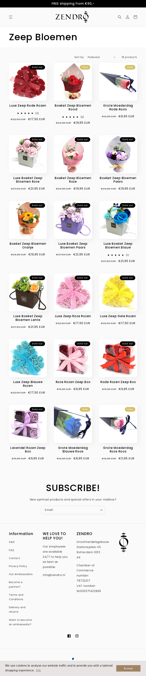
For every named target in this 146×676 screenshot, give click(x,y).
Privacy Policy (18, 566)
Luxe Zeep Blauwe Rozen (28, 384)
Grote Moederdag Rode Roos (118, 107)
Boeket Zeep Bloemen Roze (73, 180)
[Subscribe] (101, 510)
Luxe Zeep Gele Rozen (118, 316)
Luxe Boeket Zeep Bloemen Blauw (118, 245)
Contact (14, 558)
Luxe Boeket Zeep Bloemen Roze (27, 180)
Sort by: (79, 57)
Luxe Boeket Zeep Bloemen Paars (72, 245)
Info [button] (38, 670)
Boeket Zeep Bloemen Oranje (28, 245)
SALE (12, 542)
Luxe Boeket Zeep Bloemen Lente (27, 318)
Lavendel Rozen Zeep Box (28, 450)
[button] (11, 17)
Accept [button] (128, 668)
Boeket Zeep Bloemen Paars (118, 180)
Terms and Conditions (16, 597)
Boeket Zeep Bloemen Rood (73, 107)
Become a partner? (16, 584)
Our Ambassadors (21, 574)
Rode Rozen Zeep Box (118, 382)
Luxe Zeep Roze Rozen (73, 316)
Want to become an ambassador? (20, 622)
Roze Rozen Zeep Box (73, 382)
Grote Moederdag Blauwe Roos (73, 450)
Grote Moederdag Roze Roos (118, 450)
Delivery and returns (17, 610)
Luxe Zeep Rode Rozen (27, 106)
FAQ (11, 550)
